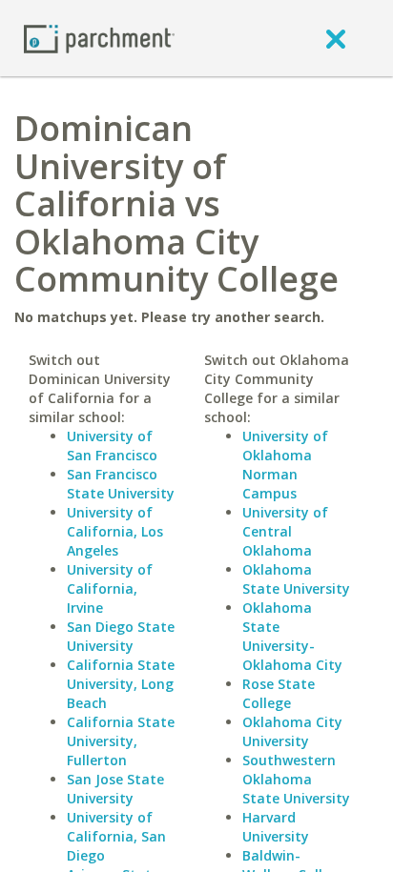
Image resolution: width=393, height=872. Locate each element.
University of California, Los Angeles (115, 531)
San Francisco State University (121, 483)
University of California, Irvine (110, 588)
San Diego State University (121, 636)
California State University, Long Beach (121, 684)
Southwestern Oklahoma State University (296, 779)
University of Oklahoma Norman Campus (285, 464)
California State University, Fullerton (121, 741)
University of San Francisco (112, 445)
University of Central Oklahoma (285, 531)
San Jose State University (115, 788)
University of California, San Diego (116, 836)
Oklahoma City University (292, 731)
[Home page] (99, 38)
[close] (336, 38)
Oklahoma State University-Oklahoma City (292, 636)
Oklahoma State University (296, 579)
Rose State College (278, 693)
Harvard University (275, 826)
